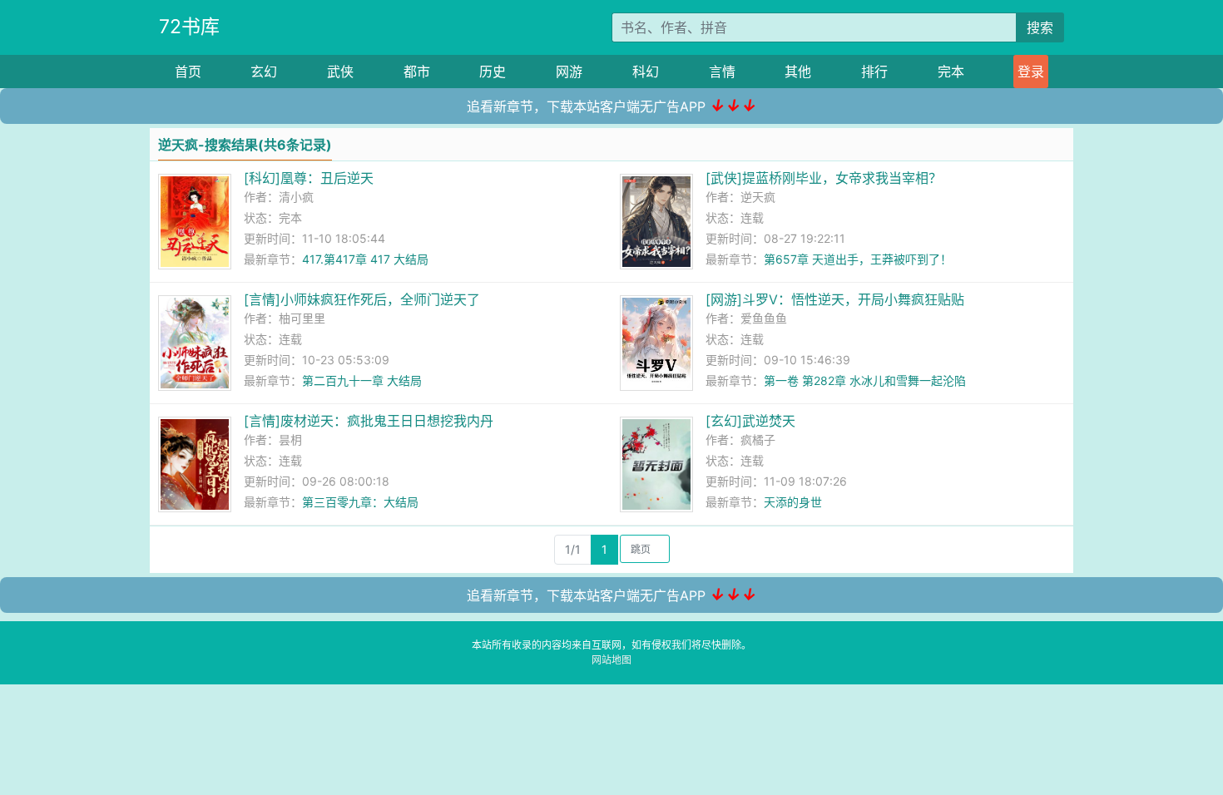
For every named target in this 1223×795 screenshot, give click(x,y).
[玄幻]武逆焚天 (750, 420)
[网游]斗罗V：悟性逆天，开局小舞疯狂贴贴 (835, 299)
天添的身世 (793, 502)
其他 (798, 71)
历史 (492, 71)
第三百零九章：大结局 (360, 502)
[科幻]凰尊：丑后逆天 (309, 178)
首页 (188, 71)
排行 (874, 71)
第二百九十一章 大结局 (362, 380)
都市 (417, 71)
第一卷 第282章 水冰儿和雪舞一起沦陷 (865, 380)
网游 (569, 71)
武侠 (340, 71)
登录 (1031, 71)
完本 (951, 71)
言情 (722, 71)
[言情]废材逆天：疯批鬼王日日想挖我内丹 (368, 420)
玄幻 (263, 71)
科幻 (645, 71)
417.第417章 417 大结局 (365, 259)
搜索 (1040, 27)
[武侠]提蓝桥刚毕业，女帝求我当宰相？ (824, 178)
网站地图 (611, 660)
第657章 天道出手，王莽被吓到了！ (858, 259)
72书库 (189, 26)
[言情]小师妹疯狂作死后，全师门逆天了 (362, 299)
